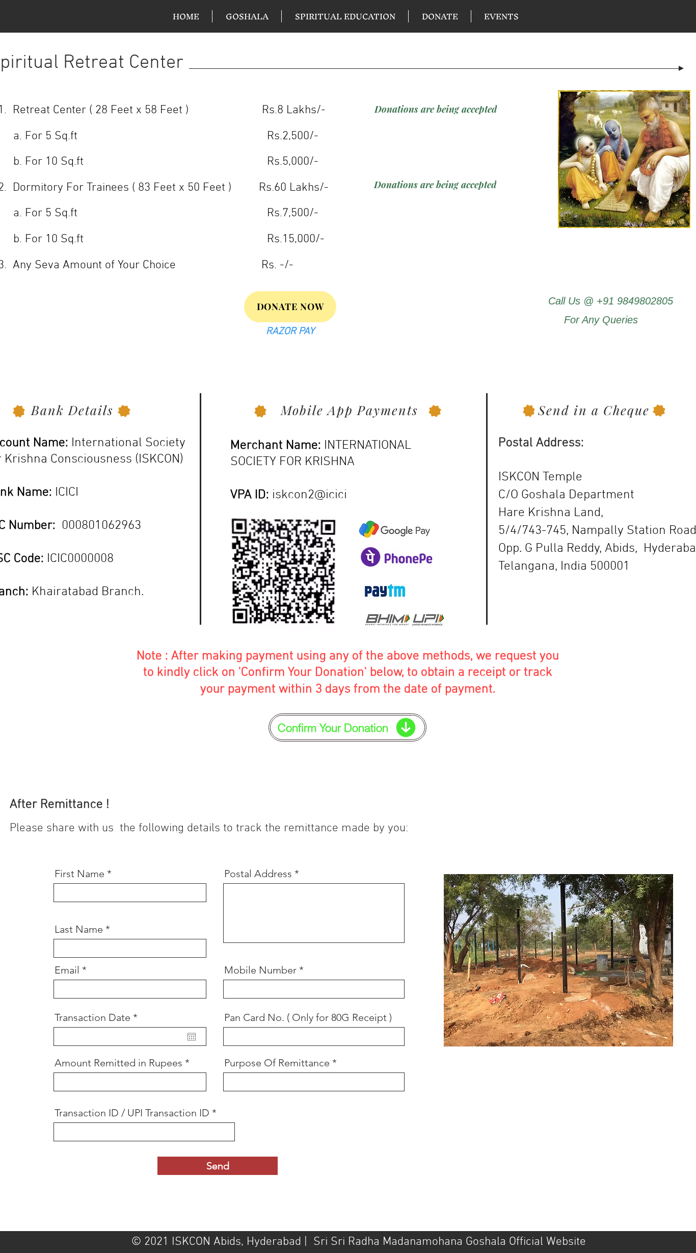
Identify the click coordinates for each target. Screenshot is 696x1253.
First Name (79, 873)
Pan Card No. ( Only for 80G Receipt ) (308, 1017)
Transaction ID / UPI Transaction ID (132, 1113)
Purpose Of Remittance (278, 1063)
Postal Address (258, 873)
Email (67, 970)
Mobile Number (260, 970)
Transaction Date (99, 1017)
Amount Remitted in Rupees (118, 1063)
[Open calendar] (192, 1037)
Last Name (79, 929)
